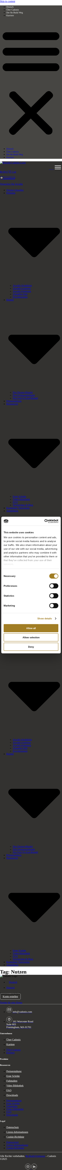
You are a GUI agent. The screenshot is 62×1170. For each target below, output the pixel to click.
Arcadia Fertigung (22, 291)
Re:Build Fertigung (35, 1156)
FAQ (15, 502)
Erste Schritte (19, 496)
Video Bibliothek (21, 499)
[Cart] (51, 167)
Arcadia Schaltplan (22, 285)
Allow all (31, 628)
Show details (44, 618)
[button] (31, 82)
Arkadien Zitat (20, 294)
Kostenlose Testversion (18, 508)
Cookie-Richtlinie (15, 1136)
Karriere (10, 15)
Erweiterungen (20, 297)
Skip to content (7, 1)
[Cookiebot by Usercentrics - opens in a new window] (44, 521)
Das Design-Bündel (23, 392)
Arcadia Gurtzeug (22, 288)
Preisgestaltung (13, 401)
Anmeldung (12, 510)
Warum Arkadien (15, 190)
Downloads (12, 1095)
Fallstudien (11, 1080)
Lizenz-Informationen (17, 1132)
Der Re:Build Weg (14, 12)
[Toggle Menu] (58, 167)
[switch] (53, 585)
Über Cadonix (12, 10)
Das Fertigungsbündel (24, 395)
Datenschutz (12, 1127)
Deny (31, 646)
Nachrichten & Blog (23, 505)
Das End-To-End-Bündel (25, 398)
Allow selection (31, 637)
